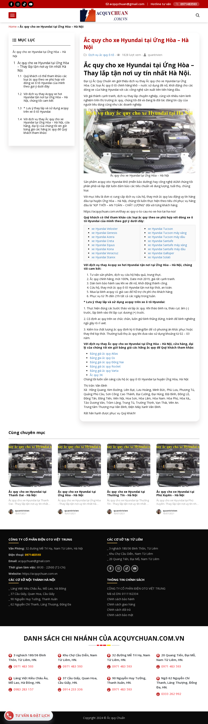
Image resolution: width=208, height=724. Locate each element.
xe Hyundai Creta (103, 241)
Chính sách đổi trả (119, 610)
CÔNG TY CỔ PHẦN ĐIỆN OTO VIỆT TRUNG (136, 588)
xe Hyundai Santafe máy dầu (166, 249)
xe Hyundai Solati (159, 257)
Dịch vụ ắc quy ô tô (101, 55)
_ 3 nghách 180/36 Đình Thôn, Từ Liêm (132, 548)
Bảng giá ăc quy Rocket (105, 366)
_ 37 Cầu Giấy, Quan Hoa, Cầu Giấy (31, 594)
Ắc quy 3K (96, 375)
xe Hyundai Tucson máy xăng (167, 233)
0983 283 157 (24, 689)
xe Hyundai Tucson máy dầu (166, 237)
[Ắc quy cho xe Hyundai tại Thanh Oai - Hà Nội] (30, 465)
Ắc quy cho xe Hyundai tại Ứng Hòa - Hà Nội (77, 493)
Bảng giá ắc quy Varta (104, 371)
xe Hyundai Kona (103, 249)
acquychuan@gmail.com (126, 4)
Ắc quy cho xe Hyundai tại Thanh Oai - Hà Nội (27, 493)
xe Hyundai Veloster (105, 229)
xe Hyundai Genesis (104, 233)
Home (13, 26)
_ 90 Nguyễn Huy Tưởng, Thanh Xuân (33, 599)
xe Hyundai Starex (103, 257)
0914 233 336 (73, 689)
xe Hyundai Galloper (161, 253)
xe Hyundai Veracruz (105, 253)
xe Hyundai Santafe (160, 241)
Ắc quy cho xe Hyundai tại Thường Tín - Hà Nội (126, 493)
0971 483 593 (24, 666)
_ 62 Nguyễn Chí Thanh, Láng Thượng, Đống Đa (40, 604)
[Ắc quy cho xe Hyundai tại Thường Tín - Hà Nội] (128, 465)
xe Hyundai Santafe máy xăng (167, 245)
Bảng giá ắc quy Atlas (104, 353)
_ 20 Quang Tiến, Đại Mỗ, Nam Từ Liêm (133, 559)
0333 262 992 (171, 694)
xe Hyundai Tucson (160, 229)
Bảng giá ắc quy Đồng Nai (107, 362)
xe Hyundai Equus (103, 245)
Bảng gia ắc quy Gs (102, 358)
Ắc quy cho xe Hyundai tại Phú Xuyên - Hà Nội (175, 493)
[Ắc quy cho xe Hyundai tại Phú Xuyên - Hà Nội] (178, 465)
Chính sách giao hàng (121, 604)
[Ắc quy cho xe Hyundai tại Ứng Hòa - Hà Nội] (79, 465)
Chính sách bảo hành (120, 599)
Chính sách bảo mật (120, 615)
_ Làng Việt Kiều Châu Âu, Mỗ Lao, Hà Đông (37, 588)
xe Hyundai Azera (103, 237)
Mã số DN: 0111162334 (122, 594)
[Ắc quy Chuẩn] (104, 15)
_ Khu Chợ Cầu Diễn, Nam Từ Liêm (130, 554)
